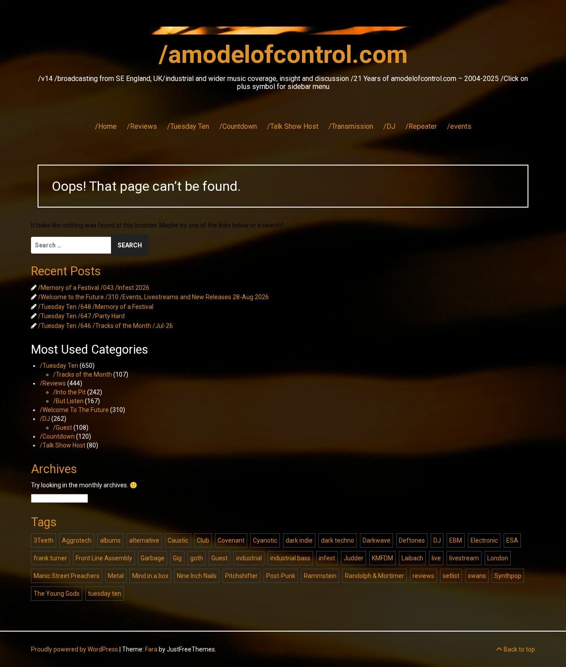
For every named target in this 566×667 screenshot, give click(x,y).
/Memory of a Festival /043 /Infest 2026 (93, 287)
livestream (464, 558)
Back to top (518, 649)
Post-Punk (280, 575)
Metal (116, 575)
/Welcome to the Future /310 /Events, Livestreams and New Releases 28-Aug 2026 (153, 297)
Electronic (484, 540)
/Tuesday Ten (188, 126)
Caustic (178, 540)
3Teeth (44, 540)
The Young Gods (57, 593)
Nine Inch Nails (197, 575)
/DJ (389, 126)
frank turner (50, 558)
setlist (451, 575)
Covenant (231, 540)
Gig (177, 558)
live (436, 558)
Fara (151, 649)
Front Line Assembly (104, 558)
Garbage (152, 558)
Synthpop (507, 575)
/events (459, 126)
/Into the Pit (69, 392)
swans (477, 575)
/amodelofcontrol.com (283, 54)
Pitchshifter (241, 575)
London (497, 558)
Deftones (412, 540)
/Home (106, 126)
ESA (512, 540)
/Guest (62, 427)
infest (327, 558)
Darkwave (376, 540)
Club (203, 540)
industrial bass (290, 558)
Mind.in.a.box (150, 575)
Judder (353, 558)
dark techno (337, 540)
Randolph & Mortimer (374, 575)
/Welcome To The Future (74, 409)
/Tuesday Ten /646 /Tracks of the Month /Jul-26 (105, 325)
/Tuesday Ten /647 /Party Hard (81, 316)
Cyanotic (265, 540)
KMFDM (382, 558)
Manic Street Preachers (66, 575)
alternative (144, 540)
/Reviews (142, 126)
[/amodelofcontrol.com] (283, 33)
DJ (437, 540)
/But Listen (68, 401)
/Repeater (421, 126)
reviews (423, 575)
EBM (455, 540)
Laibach (412, 558)
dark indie (299, 540)
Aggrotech (77, 540)
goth (196, 558)
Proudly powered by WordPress (74, 649)
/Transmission (351, 126)
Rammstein (320, 575)
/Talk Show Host (292, 126)
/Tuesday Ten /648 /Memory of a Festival (95, 306)
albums (110, 540)
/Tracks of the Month (82, 374)
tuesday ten (104, 593)
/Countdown (238, 126)
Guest (219, 558)
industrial (249, 558)
